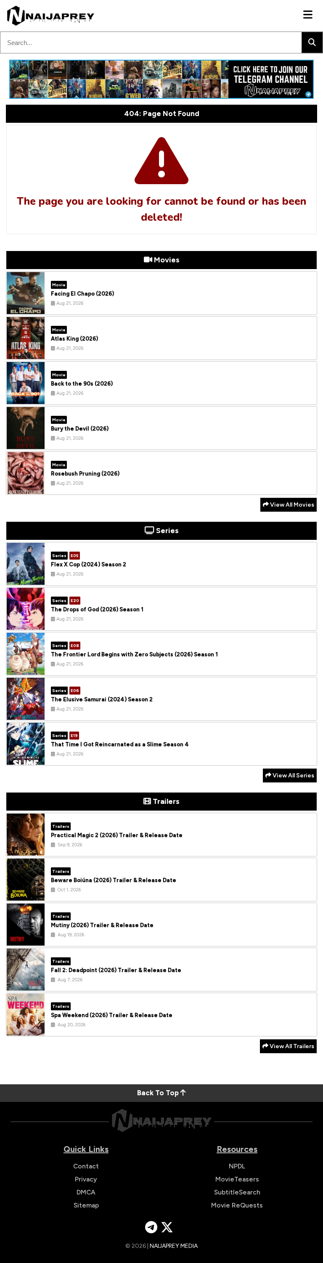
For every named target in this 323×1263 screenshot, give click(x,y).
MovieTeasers (237, 1179)
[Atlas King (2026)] (26, 353)
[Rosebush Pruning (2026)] (26, 487)
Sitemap (86, 1205)
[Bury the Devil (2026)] (26, 443)
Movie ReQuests (237, 1205)
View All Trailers (291, 1046)
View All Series (292, 775)
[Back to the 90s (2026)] (26, 398)
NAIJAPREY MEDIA (174, 1246)
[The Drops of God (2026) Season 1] (26, 623)
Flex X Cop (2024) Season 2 (88, 564)
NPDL (237, 1166)
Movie (59, 285)
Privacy (86, 1179)
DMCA (86, 1192)
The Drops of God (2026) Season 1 (97, 609)
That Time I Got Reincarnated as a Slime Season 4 (120, 744)
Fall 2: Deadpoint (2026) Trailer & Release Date (116, 970)
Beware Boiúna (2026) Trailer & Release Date (113, 880)
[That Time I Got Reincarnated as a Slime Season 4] (26, 758)
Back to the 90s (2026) (82, 383)
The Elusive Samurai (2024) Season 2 (102, 699)
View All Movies (291, 504)
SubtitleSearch (237, 1192)
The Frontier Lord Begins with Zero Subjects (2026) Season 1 (134, 654)
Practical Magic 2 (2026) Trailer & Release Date (117, 835)
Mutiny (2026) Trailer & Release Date (102, 925)
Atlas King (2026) (74, 339)
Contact (86, 1166)
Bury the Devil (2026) (80, 428)
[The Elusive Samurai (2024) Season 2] (26, 713)
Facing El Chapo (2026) (82, 294)
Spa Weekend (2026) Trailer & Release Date (111, 1015)
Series (59, 555)
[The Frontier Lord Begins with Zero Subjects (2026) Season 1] (26, 668)
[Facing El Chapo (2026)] (26, 308)
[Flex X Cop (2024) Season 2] (26, 578)
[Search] (312, 42)
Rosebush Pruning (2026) (85, 473)
